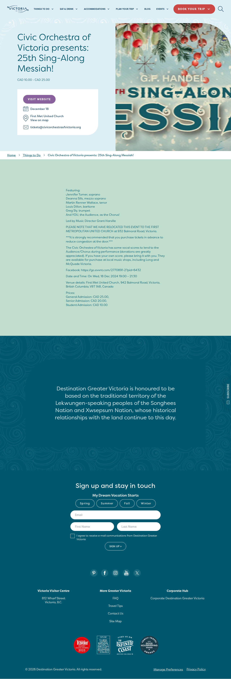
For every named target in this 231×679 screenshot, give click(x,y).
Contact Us (115, 613)
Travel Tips (115, 606)
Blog (147, 8)
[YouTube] (126, 573)
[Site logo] (18, 9)
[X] (137, 573)
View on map (39, 120)
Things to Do (32, 155)
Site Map (115, 621)
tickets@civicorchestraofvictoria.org (55, 127)
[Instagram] (115, 573)
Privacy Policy (196, 669)
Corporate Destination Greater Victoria (177, 598)
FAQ (115, 598)
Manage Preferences (168, 669)
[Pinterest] (93, 573)
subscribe (228, 391)
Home (11, 155)
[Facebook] (104, 573)
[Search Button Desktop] (221, 9)
